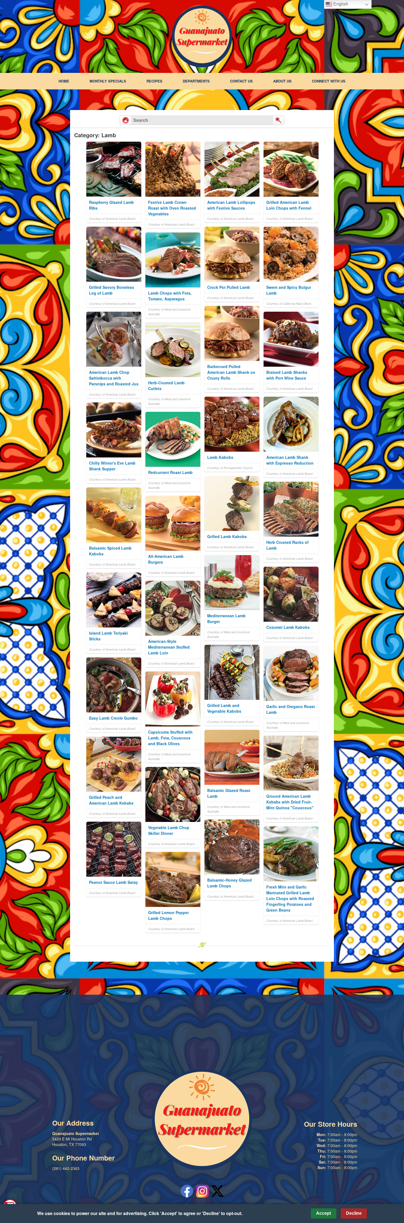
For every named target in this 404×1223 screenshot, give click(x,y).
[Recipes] (126, 120)
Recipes (154, 81)
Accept (323, 1213)
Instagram (202, 1191)
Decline (354, 1213)
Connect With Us (328, 81)
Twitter (217, 1191)
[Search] (278, 120)
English (340, 4)
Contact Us (241, 81)
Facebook (187, 1191)
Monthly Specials (108, 81)
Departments (196, 81)
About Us (282, 81)
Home (64, 81)
